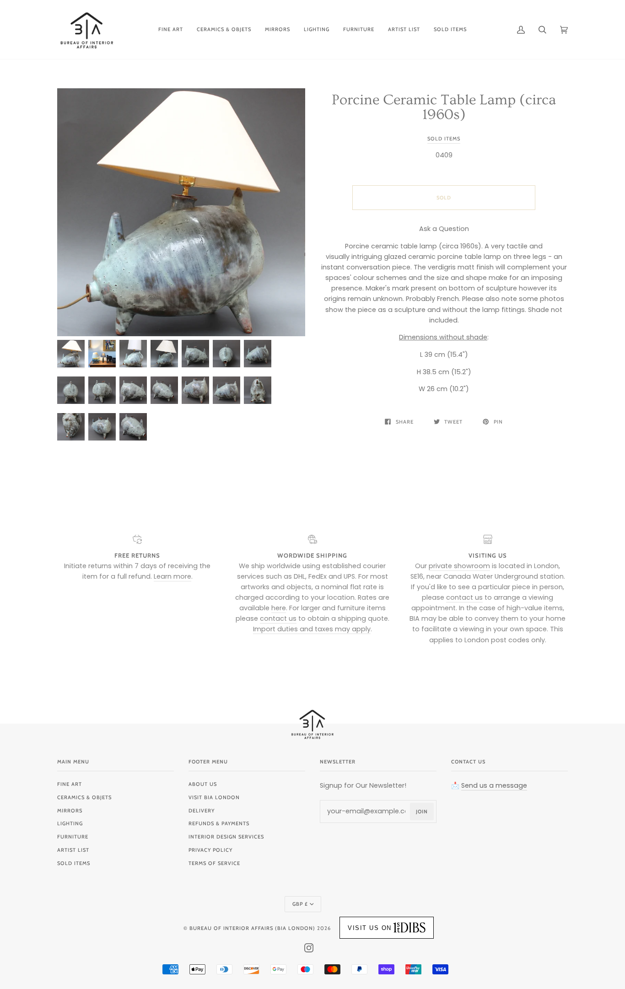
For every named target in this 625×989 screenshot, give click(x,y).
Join (422, 811)
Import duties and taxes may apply (312, 629)
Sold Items (443, 138)
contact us (278, 618)
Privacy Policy (210, 850)
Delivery (202, 810)
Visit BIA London (214, 797)
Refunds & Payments (219, 823)
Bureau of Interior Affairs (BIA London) (252, 928)
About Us (203, 784)
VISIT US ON (370, 928)
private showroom (459, 565)
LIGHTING (70, 823)
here (278, 608)
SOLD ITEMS (73, 863)
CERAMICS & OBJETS (84, 797)
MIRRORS (69, 810)
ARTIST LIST (73, 850)
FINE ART (69, 784)
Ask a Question (444, 228)
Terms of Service (214, 863)
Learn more (172, 576)
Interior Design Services (226, 836)
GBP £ (300, 904)
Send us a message (494, 785)
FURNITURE (72, 836)
